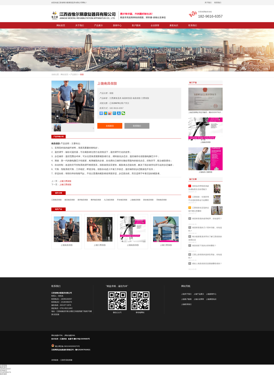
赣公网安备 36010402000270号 (67, 346)
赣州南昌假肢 (96, 200)
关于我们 (208, 3)
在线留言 (110, 126)
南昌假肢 (137, 98)
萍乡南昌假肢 (122, 200)
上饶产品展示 (199, 294)
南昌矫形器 (127, 98)
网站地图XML (70, 335)
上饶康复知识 (211, 299)
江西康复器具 (115, 98)
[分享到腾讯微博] (114, 113)
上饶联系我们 (186, 304)
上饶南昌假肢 (135, 200)
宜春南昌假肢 (161, 200)
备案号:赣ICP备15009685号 (79, 339)
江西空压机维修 (66, 360)
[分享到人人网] (119, 113)
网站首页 (64, 74)
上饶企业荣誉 (199, 299)
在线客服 (3, 365)
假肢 (82, 74)
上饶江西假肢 (65, 181)
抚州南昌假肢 (83, 200)
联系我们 (217, 3)
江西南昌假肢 (56, 200)
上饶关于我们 (186, 294)
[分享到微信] (123, 113)
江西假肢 (145, 98)
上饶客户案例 (186, 299)
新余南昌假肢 (148, 200)
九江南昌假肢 (109, 200)
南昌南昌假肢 (70, 200)
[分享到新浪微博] (110, 113)
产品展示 (74, 74)
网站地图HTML (57, 335)
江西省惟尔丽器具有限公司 (61, 293)
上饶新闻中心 (211, 294)
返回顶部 (3, 374)
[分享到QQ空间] (105, 113)
